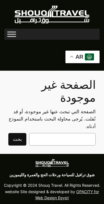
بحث (17, 139)
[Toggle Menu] (11, 34)
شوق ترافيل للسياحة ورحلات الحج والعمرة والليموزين (52, 174)
